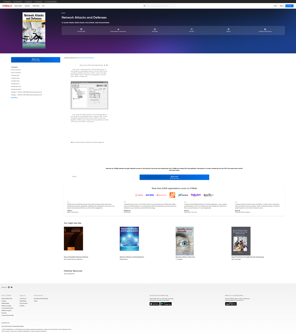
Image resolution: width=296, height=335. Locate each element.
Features (27, 6)
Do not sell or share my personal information (13, 326)
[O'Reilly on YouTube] (11, 287)
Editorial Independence (24, 331)
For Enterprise (7, 1)
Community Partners (7, 308)
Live (43, 6)
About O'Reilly (6, 295)
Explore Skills (18, 6)
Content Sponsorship (8, 315)
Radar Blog (36, 6)
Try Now (289, 6)
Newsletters (23, 301)
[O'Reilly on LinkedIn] (9, 287)
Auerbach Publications (265, 31)
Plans (275, 6)
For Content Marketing (50, 1)
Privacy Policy (24, 303)
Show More (14, 97)
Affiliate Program (6, 310)
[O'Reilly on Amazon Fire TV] (231, 305)
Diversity (4, 313)
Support (22, 295)
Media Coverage (6, 306)
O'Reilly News (5, 303)
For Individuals (38, 1)
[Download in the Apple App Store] (155, 305)
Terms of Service (6, 331)
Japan (35, 301)
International (38, 295)
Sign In (282, 6)
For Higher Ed (28, 1)
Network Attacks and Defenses (85, 58)
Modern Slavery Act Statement (38, 331)
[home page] (7, 5)
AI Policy (22, 306)
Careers (4, 301)
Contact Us (23, 298)
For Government (18, 1)
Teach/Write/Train (7, 298)
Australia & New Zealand (41, 298)
